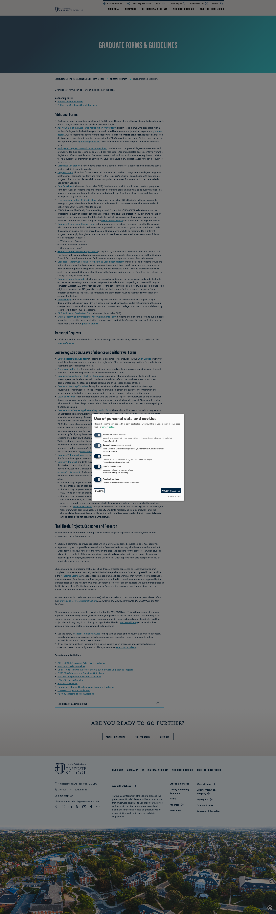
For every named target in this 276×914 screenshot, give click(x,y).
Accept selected (171, 490)
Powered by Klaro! (174, 496)
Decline (99, 490)
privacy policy (108, 426)
